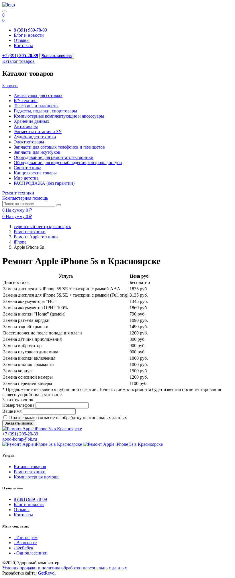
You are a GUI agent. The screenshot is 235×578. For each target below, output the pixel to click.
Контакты (23, 45)
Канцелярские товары (35, 172)
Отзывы (22, 40)
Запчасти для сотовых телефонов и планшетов (59, 147)
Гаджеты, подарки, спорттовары (45, 110)
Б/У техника (26, 100)
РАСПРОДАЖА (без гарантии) (44, 183)
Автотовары (26, 126)
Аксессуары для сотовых (38, 95)
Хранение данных (31, 121)
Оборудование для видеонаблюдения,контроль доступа (68, 162)
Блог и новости (29, 35)
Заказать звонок (19, 423)
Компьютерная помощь (36, 476)
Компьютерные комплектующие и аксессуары (59, 116)
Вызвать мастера (57, 56)
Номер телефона (18, 405)
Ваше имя (11, 411)
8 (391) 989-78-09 (30, 30)
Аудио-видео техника (35, 136)
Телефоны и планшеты (36, 105)
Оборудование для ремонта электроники (53, 157)
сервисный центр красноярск (42, 226)
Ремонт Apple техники (36, 236)
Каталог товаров (30, 466)
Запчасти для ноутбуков (37, 152)
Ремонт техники (30, 231)
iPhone (20, 242)
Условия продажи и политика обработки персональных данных (64, 567)
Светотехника (27, 167)
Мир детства (26, 178)
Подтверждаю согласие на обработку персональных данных (68, 417)
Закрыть (10, 85)
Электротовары (29, 141)
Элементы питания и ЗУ (38, 131)
